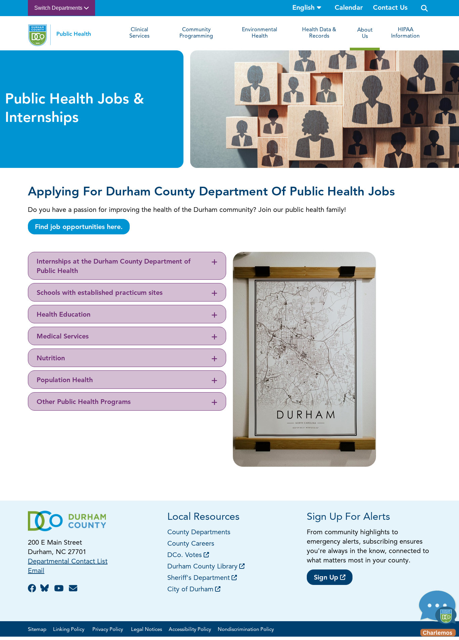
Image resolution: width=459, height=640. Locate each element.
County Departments (200, 532)
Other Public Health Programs (84, 402)
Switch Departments (59, 8)
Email (36, 571)
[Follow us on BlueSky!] (46, 589)
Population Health (65, 380)
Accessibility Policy (190, 629)
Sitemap (37, 629)
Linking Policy (69, 629)
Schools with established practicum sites (100, 293)
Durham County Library (202, 566)
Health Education (63, 315)
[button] (438, 615)
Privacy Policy (108, 629)
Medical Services (63, 336)
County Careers (190, 544)
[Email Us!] (74, 589)
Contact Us (390, 8)
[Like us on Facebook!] (33, 589)
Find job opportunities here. (79, 227)
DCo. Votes (184, 555)
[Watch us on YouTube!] (60, 589)
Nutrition (51, 358)
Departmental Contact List (68, 561)
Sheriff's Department (198, 578)
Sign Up (326, 578)
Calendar (349, 8)
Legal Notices (146, 629)
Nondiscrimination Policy (246, 629)
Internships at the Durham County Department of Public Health (114, 267)
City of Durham (190, 589)
